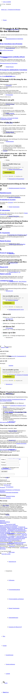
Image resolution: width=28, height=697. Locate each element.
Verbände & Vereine (10, 496)
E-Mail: (3, 459)
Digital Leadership (10, 113)
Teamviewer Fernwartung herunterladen (9, 492)
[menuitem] (17, 38)
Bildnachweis (3, 523)
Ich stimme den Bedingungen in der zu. (10, 468)
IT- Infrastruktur (5, 210)
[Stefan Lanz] (14, 119)
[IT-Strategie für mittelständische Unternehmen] (1, 67)
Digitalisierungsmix (5, 193)
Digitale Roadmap (5, 241)
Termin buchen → (8, 172)
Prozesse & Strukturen (6, 253)
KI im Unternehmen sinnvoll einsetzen (11, 44)
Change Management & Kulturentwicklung (10, 539)
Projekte (7, 515)
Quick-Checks (10, 543)
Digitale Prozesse (10, 66)
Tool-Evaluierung (20, 536)
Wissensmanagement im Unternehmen (14, 38)
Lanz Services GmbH (11, 524)
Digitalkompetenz (10, 141)
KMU (7, 477)
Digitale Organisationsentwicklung (15, 528)
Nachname (3, 464)
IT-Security (10, 202)
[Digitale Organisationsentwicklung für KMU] (14, 400)
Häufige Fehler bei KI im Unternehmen (9, 525)
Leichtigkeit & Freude (6, 280)
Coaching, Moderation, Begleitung (8, 533)
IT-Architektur (11, 536)
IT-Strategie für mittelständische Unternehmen (13, 70)
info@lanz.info (19, 176)
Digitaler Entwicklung (21, 443)
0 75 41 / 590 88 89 (8, 176)
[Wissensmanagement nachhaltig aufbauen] (1, 54)
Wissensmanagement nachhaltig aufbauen (12, 57)
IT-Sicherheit (9, 85)
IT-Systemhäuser (9, 487)
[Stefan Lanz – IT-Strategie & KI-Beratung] (10, 9)
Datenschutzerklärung (6, 468)
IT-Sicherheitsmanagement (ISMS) (13, 536)
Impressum (2, 520)
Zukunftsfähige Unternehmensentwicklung (16, 530)
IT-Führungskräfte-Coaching (11, 540)
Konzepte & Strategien (5, 532)
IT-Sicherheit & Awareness (8, 199)
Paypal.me (2, 487)
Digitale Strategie (9, 412)
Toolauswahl (12, 546)
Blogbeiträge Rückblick (5, 498)
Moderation (2, 547)
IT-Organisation (9, 94)
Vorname (3, 462)
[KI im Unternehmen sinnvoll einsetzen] (1, 41)
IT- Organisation (5, 232)
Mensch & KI (4, 267)
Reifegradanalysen (19, 543)
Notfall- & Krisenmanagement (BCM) (16, 538)
